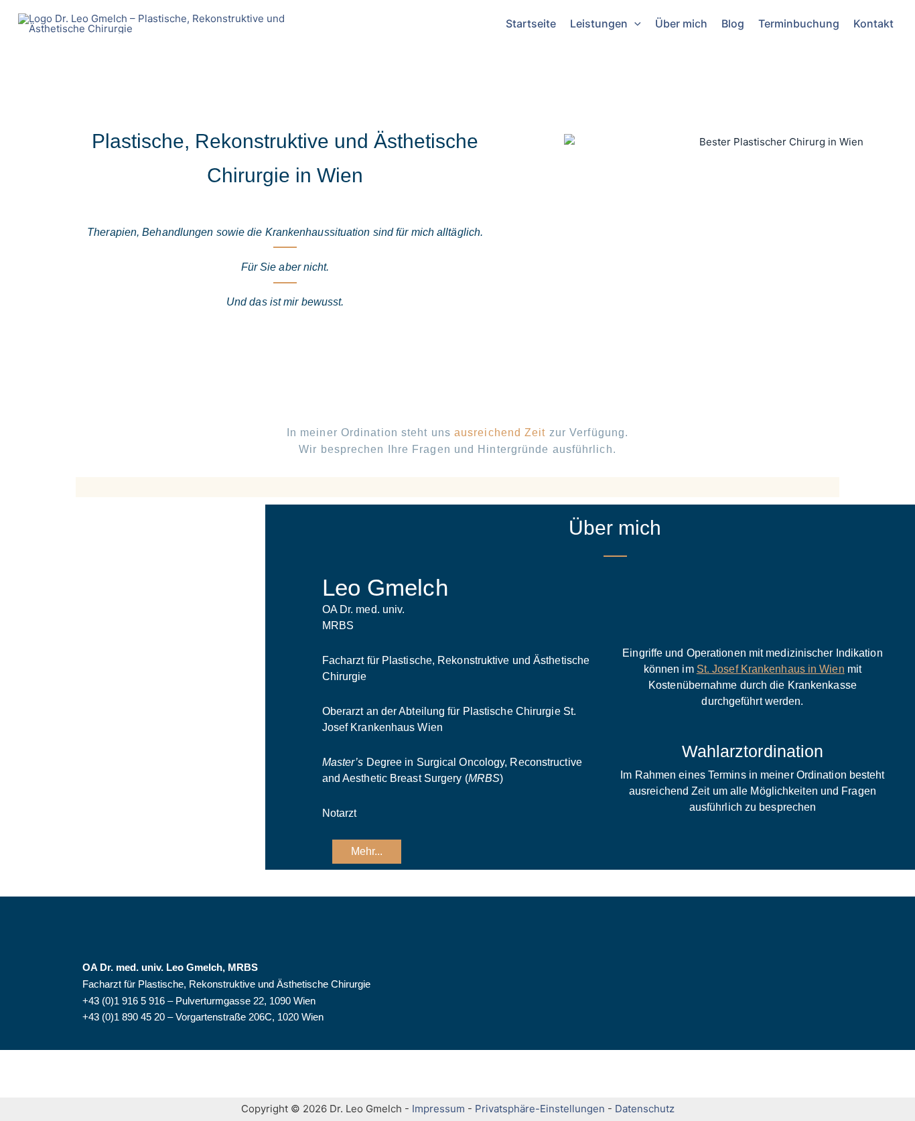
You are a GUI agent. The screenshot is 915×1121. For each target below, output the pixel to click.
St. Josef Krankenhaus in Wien (771, 669)
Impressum (438, 1108)
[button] (634, 23)
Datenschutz (645, 1108)
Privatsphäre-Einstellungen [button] (540, 1108)
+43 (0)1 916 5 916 (123, 1000)
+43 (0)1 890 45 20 (123, 1017)
